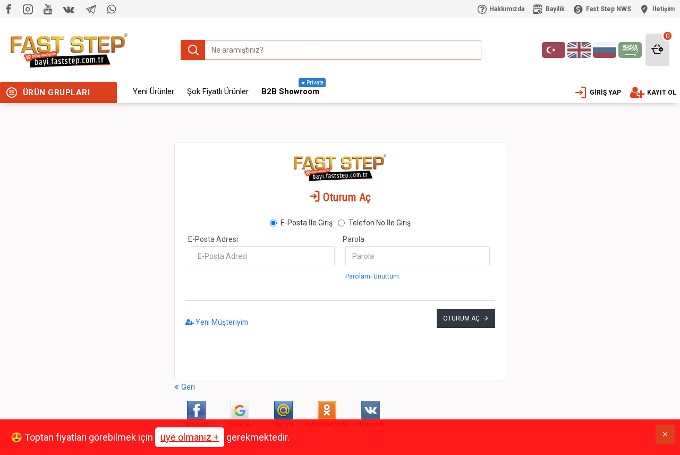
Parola (353, 239)
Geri (187, 387)
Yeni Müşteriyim (221, 322)
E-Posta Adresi (213, 239)
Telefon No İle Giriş (379, 222)
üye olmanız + (189, 437)
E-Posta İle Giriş (306, 222)
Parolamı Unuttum (372, 276)
